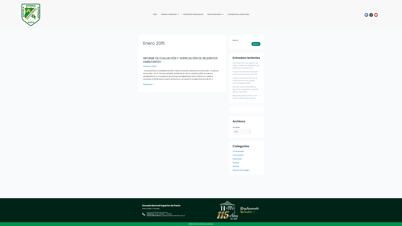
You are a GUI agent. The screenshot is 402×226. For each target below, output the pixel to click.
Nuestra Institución (169, 14)
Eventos (236, 162)
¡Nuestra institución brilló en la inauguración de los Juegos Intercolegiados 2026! (245, 80)
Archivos (236, 127)
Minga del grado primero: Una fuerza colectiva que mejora (245, 96)
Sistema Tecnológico (241, 170)
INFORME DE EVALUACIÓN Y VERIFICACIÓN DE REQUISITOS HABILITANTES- (180, 60)
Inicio (155, 14)
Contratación (238, 155)
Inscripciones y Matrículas (238, 14)
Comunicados (238, 151)
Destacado (237, 159)
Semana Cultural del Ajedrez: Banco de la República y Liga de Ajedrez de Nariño (245, 89)
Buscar (235, 40)
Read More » (148, 84)
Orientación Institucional (193, 14)
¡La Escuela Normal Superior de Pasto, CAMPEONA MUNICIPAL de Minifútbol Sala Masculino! (246, 65)
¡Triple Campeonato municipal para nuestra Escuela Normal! (245, 73)
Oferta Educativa (214, 14)
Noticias (146, 66)
